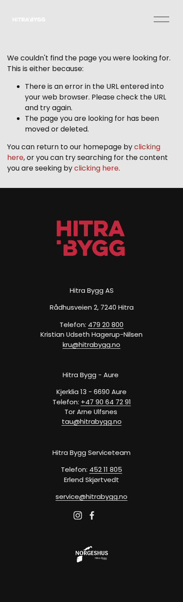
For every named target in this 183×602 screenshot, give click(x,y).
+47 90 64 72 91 (106, 402)
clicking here (96, 168)
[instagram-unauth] (77, 515)
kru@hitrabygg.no (91, 344)
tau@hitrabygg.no (92, 421)
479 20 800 (105, 324)
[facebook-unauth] (92, 515)
